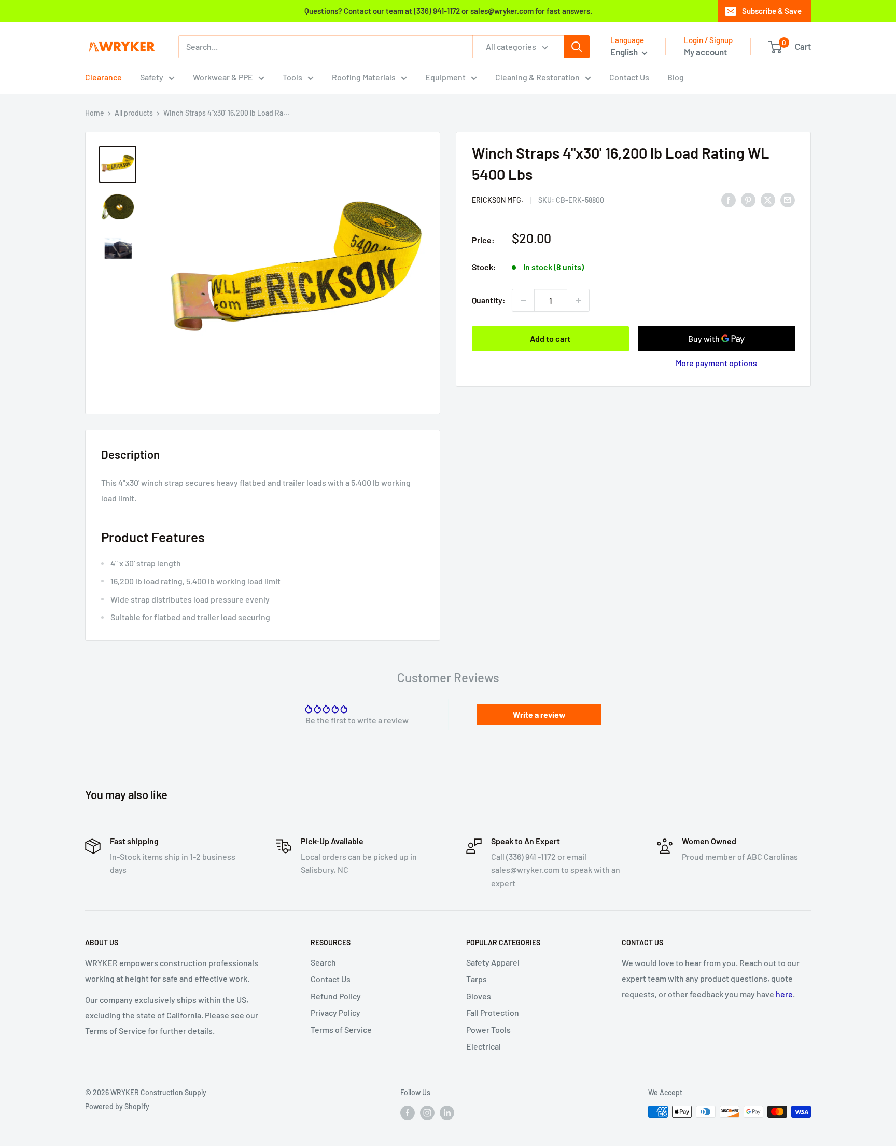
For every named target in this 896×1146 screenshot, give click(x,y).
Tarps (476, 979)
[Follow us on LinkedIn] (447, 1113)
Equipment (445, 77)
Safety (151, 77)
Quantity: (489, 300)
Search (323, 962)
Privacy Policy (335, 1012)
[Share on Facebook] (728, 199)
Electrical (483, 1046)
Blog (675, 77)
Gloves (478, 996)
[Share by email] (787, 199)
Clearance (103, 77)
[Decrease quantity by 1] (523, 301)
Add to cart (550, 339)
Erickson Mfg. (497, 200)
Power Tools (488, 1030)
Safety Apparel (493, 962)
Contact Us (629, 77)
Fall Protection (492, 1012)
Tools (292, 77)
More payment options (716, 363)
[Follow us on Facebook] (407, 1113)
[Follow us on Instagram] (427, 1113)
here (784, 994)
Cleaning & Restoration (537, 77)
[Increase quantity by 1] (578, 301)
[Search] (577, 46)
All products (134, 112)
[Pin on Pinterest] (748, 199)
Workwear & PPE (223, 77)
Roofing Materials (364, 77)
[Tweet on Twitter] (768, 199)
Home (94, 112)
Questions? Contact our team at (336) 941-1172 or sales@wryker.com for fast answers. (448, 11)
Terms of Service (341, 1030)
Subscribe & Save (772, 11)
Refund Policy (336, 996)
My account (705, 52)
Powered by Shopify (117, 1106)
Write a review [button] (539, 714)
